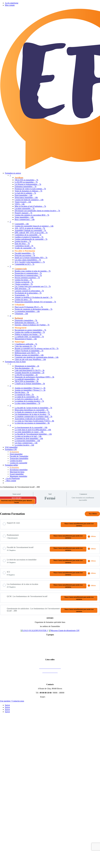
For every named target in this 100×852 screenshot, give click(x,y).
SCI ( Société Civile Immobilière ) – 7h (30, 262)
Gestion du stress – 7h (23, 300)
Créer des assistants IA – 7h (25, 346)
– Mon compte (10, 481)
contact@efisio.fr (53, 697)
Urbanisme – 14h (21, 314)
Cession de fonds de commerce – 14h (29, 200)
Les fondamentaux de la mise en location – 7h (32, 414)
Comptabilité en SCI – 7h (24, 264)
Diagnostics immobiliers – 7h (26, 320)
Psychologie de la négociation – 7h (28, 293)
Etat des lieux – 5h (22, 392)
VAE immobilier (11, 447)
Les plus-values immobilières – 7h (28, 260)
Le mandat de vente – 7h (24, 395)
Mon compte (10, 5)
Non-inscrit (16, 498)
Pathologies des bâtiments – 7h (26, 323)
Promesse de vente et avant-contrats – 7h (30, 189)
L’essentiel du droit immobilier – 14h (29, 438)
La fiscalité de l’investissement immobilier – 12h (33, 434)
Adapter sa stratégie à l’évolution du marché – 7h (33, 297)
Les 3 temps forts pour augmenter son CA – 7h (33, 286)
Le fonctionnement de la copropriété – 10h (31, 427)
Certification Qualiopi (50, 655)
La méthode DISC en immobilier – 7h (29, 337)
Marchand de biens (17, 472)
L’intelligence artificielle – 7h (26, 344)
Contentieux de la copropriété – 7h (28, 235)
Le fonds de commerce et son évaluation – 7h (32, 412)
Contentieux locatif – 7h (24, 246)
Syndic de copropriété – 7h (25, 248)
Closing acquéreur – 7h (24, 284)
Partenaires (50, 676)
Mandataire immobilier (18, 476)
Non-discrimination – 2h (24, 368)
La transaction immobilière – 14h (27, 441)
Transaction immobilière (19, 458)
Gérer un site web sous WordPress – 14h (30, 359)
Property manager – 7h (23, 213)
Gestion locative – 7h (23, 241)
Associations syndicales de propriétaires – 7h (32, 419)
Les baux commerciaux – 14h (26, 443)
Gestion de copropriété (18, 463)
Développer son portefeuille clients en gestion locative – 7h (37, 211)
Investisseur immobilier (19, 470)
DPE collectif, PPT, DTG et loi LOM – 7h (31, 233)
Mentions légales (50, 639)
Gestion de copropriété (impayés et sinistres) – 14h (34, 226)
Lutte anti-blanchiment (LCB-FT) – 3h (29, 370)
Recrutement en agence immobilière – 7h (30, 330)
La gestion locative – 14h (24, 445)
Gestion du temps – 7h (23, 280)
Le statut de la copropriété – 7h (26, 397)
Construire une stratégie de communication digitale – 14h (36, 357)
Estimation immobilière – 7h (25, 186)
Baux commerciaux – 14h (25, 219)
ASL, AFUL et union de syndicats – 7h (30, 228)
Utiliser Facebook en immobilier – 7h (29, 351)
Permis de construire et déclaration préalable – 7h (33, 309)
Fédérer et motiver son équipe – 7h (28, 334)
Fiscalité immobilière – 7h (25, 253)
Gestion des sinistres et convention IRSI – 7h (32, 215)
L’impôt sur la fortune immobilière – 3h (30, 384)
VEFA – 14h (20, 204)
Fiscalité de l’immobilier (19, 456)
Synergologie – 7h (22, 295)
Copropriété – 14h (22, 224)
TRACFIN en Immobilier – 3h (26, 381)
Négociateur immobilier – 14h (26, 197)
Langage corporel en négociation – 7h (29, 291)
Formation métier (11, 465)
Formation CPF (11, 449)
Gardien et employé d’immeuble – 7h (29, 237)
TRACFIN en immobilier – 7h (26, 180)
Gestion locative (16, 461)
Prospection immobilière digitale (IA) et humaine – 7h (35, 302)
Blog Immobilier (50, 680)
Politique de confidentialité (50, 647)
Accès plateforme (11, 3)
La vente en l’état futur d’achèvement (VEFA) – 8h (34, 421)
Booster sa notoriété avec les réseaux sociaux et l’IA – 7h (36, 348)
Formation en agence (13, 173)
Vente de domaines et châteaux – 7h (28, 191)
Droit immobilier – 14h (23, 195)
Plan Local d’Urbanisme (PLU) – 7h (29, 307)
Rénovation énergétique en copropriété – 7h (31, 410)
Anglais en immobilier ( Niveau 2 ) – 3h (30, 390)
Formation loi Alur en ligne (15, 362)
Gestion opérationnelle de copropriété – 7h (31, 239)
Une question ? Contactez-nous (12, 701)
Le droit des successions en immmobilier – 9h (32, 423)
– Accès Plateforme (12, 478)
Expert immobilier (17, 474)
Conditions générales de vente (50, 643)
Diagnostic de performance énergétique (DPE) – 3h (34, 377)
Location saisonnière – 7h (24, 208)
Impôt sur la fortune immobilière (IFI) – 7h (31, 258)
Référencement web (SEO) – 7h (27, 353)
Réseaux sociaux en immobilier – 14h (29, 355)
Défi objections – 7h (22, 289)
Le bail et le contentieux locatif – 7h (28, 399)
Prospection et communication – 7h (28, 273)
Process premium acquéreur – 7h (27, 278)
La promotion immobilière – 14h (27, 311)
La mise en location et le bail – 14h (28, 436)
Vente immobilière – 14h (24, 217)
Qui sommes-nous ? (50, 651)
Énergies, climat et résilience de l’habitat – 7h (32, 325)
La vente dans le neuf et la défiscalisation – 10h (33, 430)
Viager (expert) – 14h (23, 202)
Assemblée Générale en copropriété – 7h (30, 230)
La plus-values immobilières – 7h (27, 403)
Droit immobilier (16, 454)
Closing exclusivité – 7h (24, 282)
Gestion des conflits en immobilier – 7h (30, 332)
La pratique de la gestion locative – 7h (29, 401)
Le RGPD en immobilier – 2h (26, 375)
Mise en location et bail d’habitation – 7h (30, 206)
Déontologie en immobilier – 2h (27, 366)
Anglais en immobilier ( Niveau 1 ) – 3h (30, 388)
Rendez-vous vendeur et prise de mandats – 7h (32, 271)
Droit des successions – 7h (25, 255)
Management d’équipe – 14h (26, 339)
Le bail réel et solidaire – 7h (25, 193)
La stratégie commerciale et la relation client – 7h (33, 416)
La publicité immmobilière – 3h (27, 379)
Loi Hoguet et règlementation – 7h (28, 184)
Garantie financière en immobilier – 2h (29, 373)
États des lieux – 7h (22, 244)
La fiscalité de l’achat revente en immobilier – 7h (33, 408)
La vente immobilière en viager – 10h (29, 432)
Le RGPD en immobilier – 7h (26, 182)
